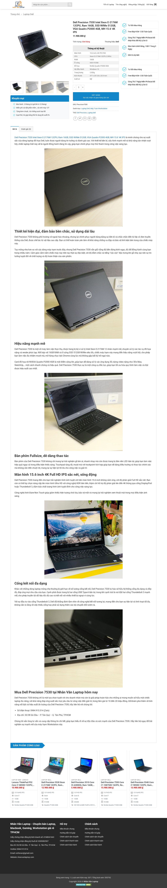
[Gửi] (70, 4)
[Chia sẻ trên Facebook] (75, 118)
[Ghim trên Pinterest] (89, 118)
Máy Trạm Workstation (98, 108)
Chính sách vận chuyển (94, 837)
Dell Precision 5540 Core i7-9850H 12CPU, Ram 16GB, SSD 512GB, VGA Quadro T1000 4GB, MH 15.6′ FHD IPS (142, 784)
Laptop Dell (28, 14)
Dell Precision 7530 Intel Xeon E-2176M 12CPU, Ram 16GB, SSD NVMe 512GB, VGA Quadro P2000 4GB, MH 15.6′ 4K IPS (69, 137)
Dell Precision (82, 113)
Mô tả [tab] (15, 129)
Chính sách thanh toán (94, 841)
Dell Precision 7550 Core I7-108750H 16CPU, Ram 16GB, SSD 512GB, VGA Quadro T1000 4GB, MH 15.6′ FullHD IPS (112, 784)
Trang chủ (15, 14)
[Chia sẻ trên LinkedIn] (94, 118)
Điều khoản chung (92, 829)
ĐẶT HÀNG (96, 95)
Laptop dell (92, 113)
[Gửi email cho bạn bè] (85, 118)
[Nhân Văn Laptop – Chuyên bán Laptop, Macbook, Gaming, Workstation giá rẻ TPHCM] (18, 4)
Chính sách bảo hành (93, 845)
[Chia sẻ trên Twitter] (80, 118)
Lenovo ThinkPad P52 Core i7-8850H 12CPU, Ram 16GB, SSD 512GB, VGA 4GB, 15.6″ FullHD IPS (23, 784)
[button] (152, 4)
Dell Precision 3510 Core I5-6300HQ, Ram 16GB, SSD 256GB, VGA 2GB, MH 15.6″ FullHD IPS (82, 784)
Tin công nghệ (121, 4)
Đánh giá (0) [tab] (26, 129)
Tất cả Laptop (108, 4)
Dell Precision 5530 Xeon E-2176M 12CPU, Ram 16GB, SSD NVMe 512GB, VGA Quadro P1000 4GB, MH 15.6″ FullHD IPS (53, 784)
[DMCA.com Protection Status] (84, 884)
